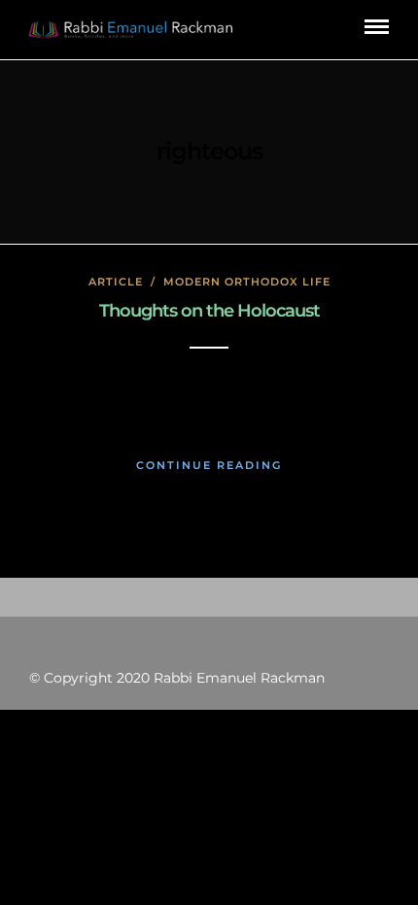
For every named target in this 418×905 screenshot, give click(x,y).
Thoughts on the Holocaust (209, 310)
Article (115, 281)
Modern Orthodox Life (247, 281)
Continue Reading (209, 465)
